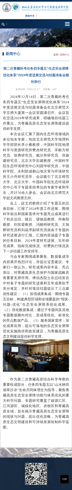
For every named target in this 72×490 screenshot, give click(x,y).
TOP (64, 479)
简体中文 (30, 15)
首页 (55, 54)
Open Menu (67, 23)
